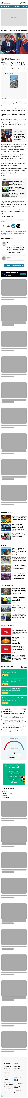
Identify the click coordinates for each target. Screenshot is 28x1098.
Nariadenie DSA (7, 1077)
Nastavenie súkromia (8, 1070)
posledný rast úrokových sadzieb (18, 119)
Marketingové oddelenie (8, 1090)
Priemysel (13, 6)
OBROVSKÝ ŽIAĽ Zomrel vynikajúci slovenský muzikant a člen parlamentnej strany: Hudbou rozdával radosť (19, 640)
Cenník (15, 1072)
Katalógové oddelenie (8, 1088)
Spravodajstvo (7, 1082)
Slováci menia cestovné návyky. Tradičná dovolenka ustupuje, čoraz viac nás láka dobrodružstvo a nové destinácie (19, 551)
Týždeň (24, 709)
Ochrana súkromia (7, 1068)
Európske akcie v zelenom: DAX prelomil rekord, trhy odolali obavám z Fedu (16, 195)
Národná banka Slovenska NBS (13, 233)
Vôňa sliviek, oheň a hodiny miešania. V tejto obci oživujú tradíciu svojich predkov (19, 567)
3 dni (16, 709)
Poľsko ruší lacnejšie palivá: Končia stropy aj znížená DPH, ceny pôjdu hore (16, 189)
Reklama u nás (17, 1066)
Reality (8, 6)
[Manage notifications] (2, 1096)
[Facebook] (15, 1080)
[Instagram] (17, 1080)
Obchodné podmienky (18, 1070)
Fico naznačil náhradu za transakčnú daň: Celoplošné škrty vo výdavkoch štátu (19, 615)
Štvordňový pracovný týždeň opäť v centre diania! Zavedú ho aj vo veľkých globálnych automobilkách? (19, 136)
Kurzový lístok (4, 795)
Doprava (13, 594)
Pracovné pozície (7, 667)
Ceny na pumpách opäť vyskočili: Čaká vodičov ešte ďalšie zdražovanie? (19, 535)
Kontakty (6, 1079)
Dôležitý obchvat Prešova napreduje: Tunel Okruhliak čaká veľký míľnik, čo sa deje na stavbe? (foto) (17, 183)
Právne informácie (7, 1066)
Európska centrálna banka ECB (14, 231)
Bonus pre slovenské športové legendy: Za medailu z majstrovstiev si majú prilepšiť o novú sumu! (14, 721)
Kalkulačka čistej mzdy (6, 793)
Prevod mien (4, 791)
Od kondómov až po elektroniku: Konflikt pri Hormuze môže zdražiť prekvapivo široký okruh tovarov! (18, 527)
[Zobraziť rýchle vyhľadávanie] (23, 6)
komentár (3, 233)
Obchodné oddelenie (8, 1086)
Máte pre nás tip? (7, 1093)
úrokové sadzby (9, 235)
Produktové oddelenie (8, 1084)
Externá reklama (17, 1068)
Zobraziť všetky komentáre (15, 265)
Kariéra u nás (6, 1072)
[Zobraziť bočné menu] (26, 6)
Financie (3, 6)
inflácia (24, 231)
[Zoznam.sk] (18, 1090)
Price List (16, 1075)
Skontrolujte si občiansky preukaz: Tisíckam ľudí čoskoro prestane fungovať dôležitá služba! (14, 716)
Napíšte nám (6, 1075)
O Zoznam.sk (7, 1063)
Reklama (16, 1063)
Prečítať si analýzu (13, 757)
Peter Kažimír (8, 58)
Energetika (14, 602)
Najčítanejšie (5, 709)
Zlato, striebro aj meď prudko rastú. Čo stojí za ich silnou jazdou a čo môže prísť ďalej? (19, 517)
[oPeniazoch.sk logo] (6, 3)
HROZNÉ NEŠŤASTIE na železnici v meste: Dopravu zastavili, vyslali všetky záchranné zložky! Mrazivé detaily (18, 649)
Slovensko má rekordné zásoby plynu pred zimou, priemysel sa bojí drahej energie (14, 730)
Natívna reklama (17, 1077)
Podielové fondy (5, 797)
